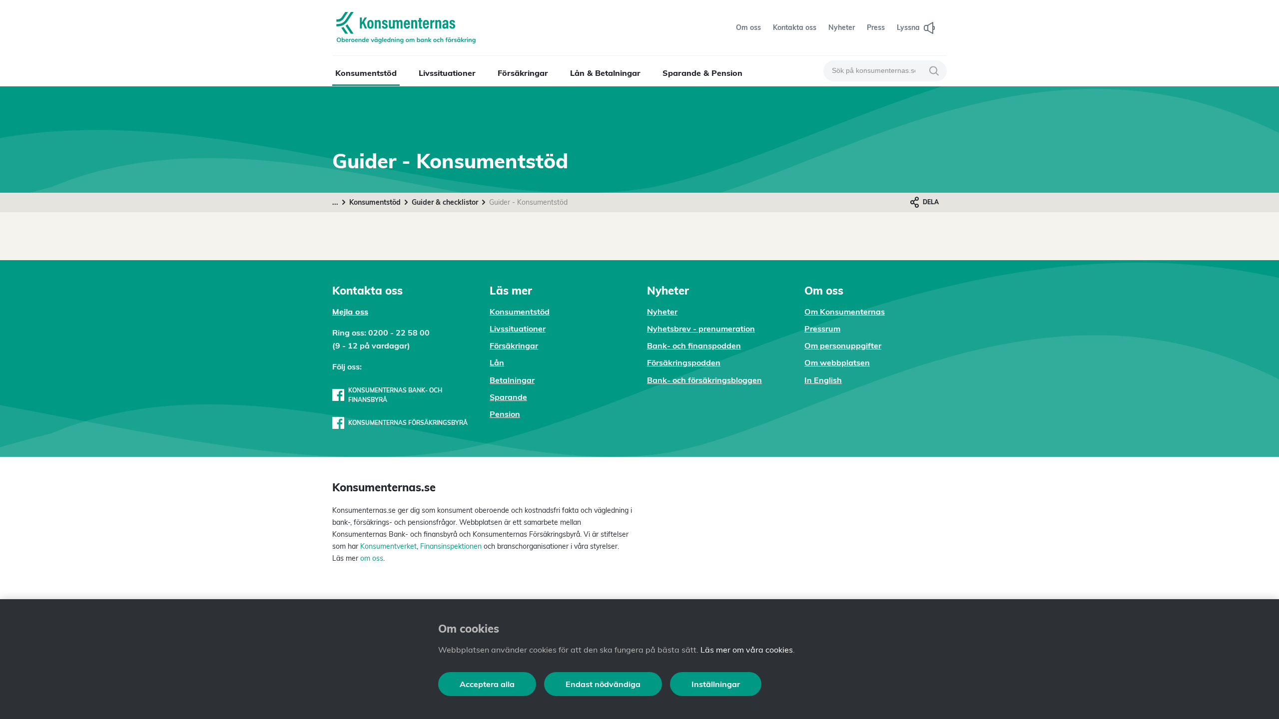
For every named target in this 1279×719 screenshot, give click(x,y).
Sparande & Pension (702, 73)
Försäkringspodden (683, 362)
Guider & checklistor (445, 202)
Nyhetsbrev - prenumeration (701, 329)
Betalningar (512, 380)
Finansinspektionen (451, 546)
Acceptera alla (487, 684)
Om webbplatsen (837, 362)
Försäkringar (523, 73)
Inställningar (715, 684)
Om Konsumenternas (844, 312)
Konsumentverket (388, 546)
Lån (497, 362)
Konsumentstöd (366, 73)
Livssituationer (447, 73)
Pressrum (822, 329)
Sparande (508, 397)
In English (823, 380)
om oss (370, 558)
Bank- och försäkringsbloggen (704, 380)
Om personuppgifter (842, 346)
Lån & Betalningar (605, 73)
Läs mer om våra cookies (746, 650)
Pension (505, 414)
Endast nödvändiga (603, 684)
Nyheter (662, 312)
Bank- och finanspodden (694, 346)
